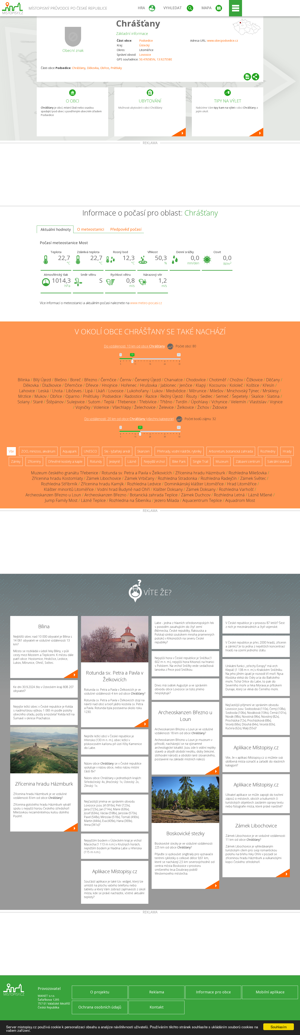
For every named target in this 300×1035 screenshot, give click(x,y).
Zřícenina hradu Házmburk (200, 473)
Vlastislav (258, 402)
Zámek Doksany (201, 489)
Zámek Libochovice (103, 478)
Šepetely (240, 396)
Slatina (273, 396)
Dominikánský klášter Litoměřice (194, 484)
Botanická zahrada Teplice (154, 495)
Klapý (201, 385)
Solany (24, 402)
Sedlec (206, 396)
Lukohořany (138, 391)
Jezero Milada (166, 500)
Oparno (73, 396)
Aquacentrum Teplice (202, 500)
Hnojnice (110, 385)
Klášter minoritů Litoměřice (69, 489)
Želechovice (145, 407)
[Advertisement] (150, 175)
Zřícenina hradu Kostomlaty (57, 478)
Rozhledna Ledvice (144, 484)
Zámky (15, 461)
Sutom (94, 402)
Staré (38, 402)
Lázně (131, 461)
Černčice (108, 379)
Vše (11, 451)
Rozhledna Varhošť (236, 489)
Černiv (125, 379)
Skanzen (143, 451)
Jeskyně (114, 461)
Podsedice (146, 40)
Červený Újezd (148, 379)
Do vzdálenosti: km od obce (134, 346)
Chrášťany (138, 23)
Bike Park (179, 461)
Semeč (222, 396)
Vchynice (219, 402)
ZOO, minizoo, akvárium (38, 451)
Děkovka (93, 68)
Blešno (60, 379)
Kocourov (217, 385)
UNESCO (90, 451)
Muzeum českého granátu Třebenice (64, 473)
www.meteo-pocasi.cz (146, 303)
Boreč (75, 379)
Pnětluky (116, 68)
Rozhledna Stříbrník (59, 484)
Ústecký (144, 45)
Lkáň (100, 391)
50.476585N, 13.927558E (155, 59)
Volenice (101, 407)
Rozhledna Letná (229, 495)
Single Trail (200, 461)
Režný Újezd (171, 396)
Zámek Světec (253, 478)
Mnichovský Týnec (243, 391)
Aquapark (70, 451)
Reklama (156, 991)
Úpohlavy (199, 402)
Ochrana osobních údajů (99, 1007)
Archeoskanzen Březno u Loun (53, 495)
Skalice (257, 396)
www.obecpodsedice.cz (222, 40)
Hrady (287, 451)
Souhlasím (279, 1026)
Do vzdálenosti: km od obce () (129, 419)
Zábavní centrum (248, 461)
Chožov (236, 379)
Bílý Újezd (42, 379)
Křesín (268, 385)
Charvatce (173, 379)
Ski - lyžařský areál (117, 451)
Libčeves (74, 391)
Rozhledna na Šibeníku (130, 500)
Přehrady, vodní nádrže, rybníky (179, 451)
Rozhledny (267, 451)
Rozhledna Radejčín (219, 478)
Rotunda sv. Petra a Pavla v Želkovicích (137, 473)
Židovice (219, 407)
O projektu (99, 991)
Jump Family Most (61, 500)
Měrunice (197, 391)
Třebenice (127, 402)
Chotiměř (217, 379)
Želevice (166, 407)
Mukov (40, 396)
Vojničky (83, 407)
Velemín (238, 402)
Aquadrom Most (240, 500)
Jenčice (186, 385)
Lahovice (27, 391)
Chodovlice (196, 379)
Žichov (203, 407)
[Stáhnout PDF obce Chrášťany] (247, 76)
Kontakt (157, 1007)
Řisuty (191, 396)
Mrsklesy (271, 391)
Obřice (104, 68)
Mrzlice (24, 396)
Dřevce (92, 385)
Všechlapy (121, 407)
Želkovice (185, 407)
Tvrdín (181, 402)
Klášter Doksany (168, 489)
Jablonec (168, 385)
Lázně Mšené (260, 495)
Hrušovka (148, 385)
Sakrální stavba (278, 461)
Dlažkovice (51, 385)
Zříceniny (34, 461)
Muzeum (222, 461)
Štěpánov (54, 402)
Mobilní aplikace (270, 991)
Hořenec (129, 385)
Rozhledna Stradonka (177, 478)
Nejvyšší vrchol (154, 461)
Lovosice (145, 55)
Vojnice (276, 402)
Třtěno (166, 402)
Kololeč (236, 385)
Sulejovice (76, 402)
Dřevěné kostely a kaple (65, 461)
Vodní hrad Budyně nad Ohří (123, 489)
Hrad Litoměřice (242, 484)
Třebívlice (148, 402)
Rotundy (96, 461)
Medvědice (176, 391)
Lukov (157, 391)
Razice (151, 396)
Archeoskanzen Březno (105, 495)
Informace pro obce (213, 991)
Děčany (273, 379)
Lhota (57, 391)
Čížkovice (254, 379)
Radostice (133, 396)
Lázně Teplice (93, 500)
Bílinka (24, 379)
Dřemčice (73, 385)
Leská (43, 391)
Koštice (252, 385)
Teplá (109, 402)
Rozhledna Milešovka (248, 473)
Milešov (216, 391)
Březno (90, 379)
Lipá (89, 391)
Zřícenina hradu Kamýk (102, 484)
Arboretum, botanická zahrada (231, 451)
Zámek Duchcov (195, 495)
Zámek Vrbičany (139, 478)
